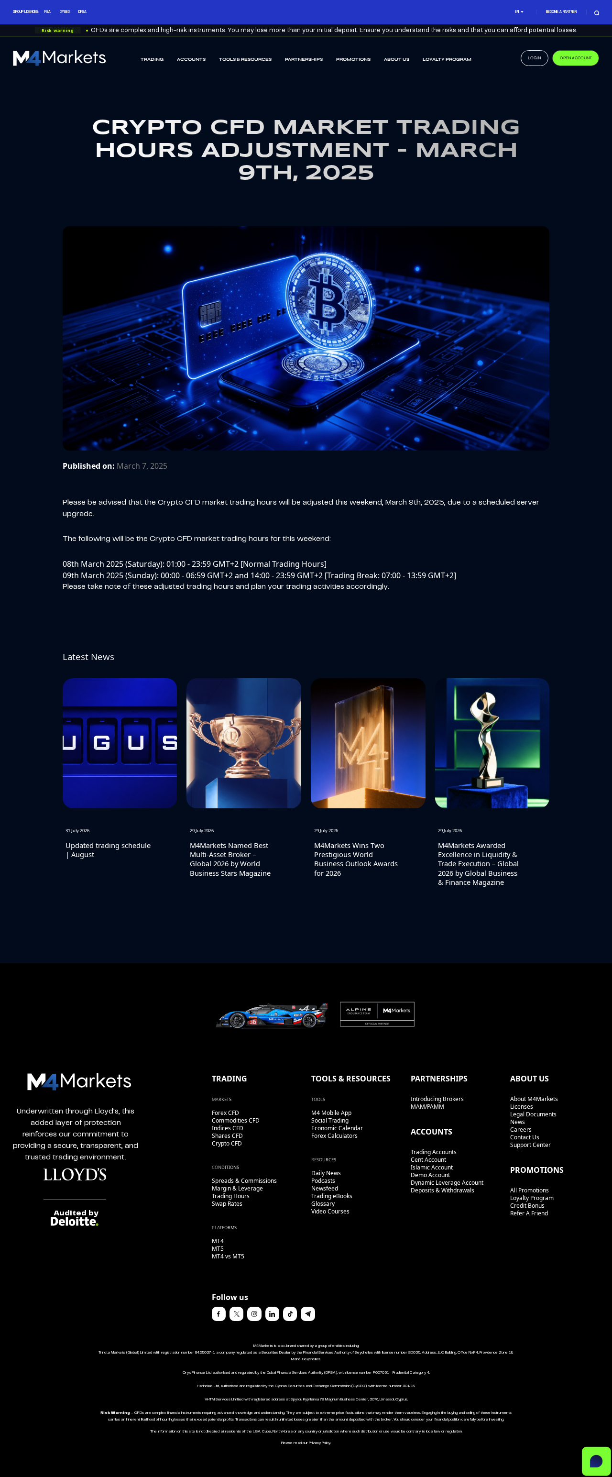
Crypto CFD (227, 1143)
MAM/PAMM (427, 1106)
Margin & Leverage (237, 1188)
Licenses (521, 1106)
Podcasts (323, 1181)
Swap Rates (227, 1204)
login (534, 58)
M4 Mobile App (331, 1113)
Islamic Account (432, 1167)
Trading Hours (231, 1196)
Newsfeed (324, 1188)
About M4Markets (534, 1099)
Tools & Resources (245, 59)
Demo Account (430, 1175)
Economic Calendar (337, 1128)
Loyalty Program (447, 59)
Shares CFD (227, 1136)
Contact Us (524, 1137)
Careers (521, 1129)
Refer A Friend (529, 1213)
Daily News (326, 1173)
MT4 (218, 1241)
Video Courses (330, 1211)
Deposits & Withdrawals (442, 1190)
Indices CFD (227, 1128)
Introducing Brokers (437, 1099)
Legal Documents (533, 1114)
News (517, 1122)
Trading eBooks (331, 1196)
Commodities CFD (236, 1120)
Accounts (191, 59)
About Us (396, 59)
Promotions (353, 59)
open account (576, 58)
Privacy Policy (319, 1443)
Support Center (530, 1145)
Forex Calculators (334, 1136)
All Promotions (529, 1190)
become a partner (561, 12)
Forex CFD (225, 1113)
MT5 (218, 1249)
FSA (47, 12)
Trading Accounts (434, 1152)
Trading (152, 59)
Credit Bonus (527, 1205)
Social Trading (330, 1120)
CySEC (65, 12)
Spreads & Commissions (244, 1181)
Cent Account (428, 1160)
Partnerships (304, 59)
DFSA (82, 12)
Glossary (323, 1204)
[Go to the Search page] (597, 12)
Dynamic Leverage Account (447, 1183)
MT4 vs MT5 (228, 1256)
